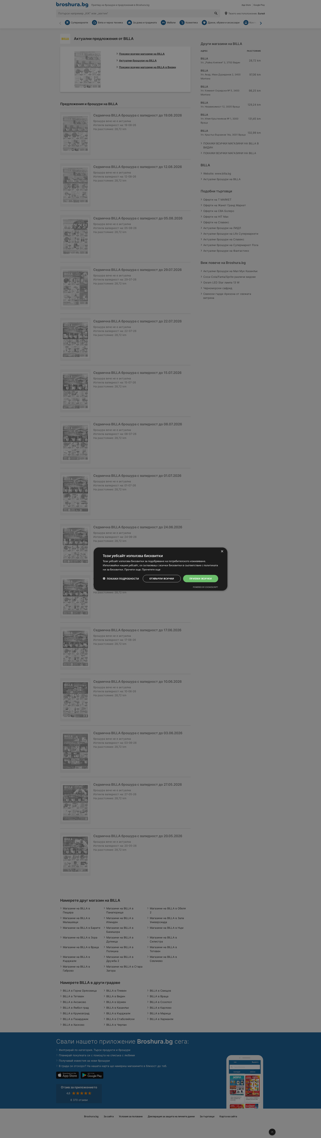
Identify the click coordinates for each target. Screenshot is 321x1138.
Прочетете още (151, 569)
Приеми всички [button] (200, 578)
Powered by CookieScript (205, 587)
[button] (121, 578)
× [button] (222, 551)
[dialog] (160, 568)
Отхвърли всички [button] (161, 578)
